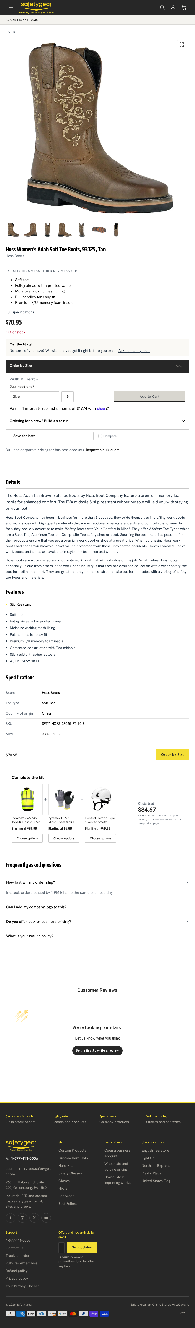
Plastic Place (151, 1173)
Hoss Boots (15, 256)
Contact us (14, 1248)
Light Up (148, 1158)
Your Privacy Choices (22, 1286)
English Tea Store (155, 1150)
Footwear (66, 1196)
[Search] (162, 7)
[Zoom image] (181, 44)
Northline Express (156, 1165)
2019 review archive (21, 1263)
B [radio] (68, 396)
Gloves (64, 1180)
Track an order (17, 1255)
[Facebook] (10, 1218)
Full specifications (20, 312)
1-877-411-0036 (24, 1158)
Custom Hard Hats (73, 1158)
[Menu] (11, 7)
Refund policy (17, 1270)
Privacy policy (17, 1278)
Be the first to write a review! (98, 1050)
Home (11, 31)
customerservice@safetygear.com (28, 1171)
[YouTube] (46, 1218)
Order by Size (172, 754)
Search (184, 1312)
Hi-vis (62, 1188)
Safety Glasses (70, 1173)
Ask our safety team (134, 350)
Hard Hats (66, 1165)
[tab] (13, 229)
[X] (34, 1218)
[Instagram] (22, 1218)
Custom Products (72, 1150)
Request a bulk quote (103, 449)
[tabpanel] (97, 128)
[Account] (173, 7)
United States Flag (156, 1180)
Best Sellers (67, 1203)
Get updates (82, 1247)
